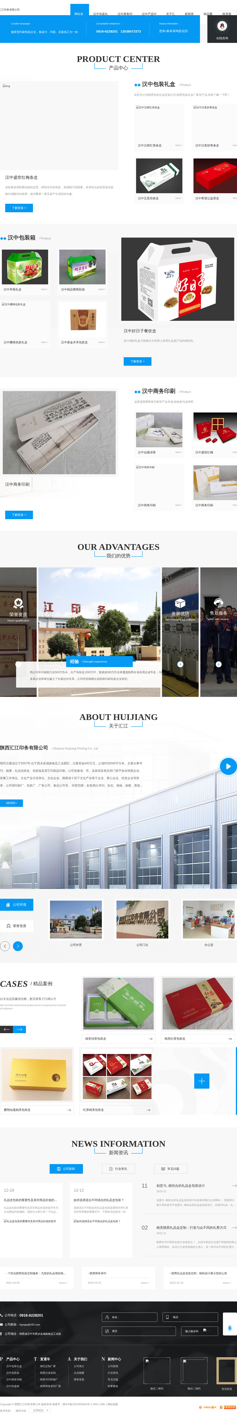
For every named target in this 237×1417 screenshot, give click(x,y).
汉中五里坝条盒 (148, 198)
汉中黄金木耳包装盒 (74, 342)
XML (102, 1404)
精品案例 (208, 18)
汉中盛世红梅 (204, 452)
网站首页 (78, 18)
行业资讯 (121, 1168)
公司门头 (142, 944)
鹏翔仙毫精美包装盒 (17, 1109)
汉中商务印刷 (125, 18)
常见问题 (173, 1168)
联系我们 (226, 18)
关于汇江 (170, 18)
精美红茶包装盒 (175, 1038)
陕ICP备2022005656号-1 (77, 1404)
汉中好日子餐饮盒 (140, 331)
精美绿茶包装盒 (95, 1038)
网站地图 (113, 1404)
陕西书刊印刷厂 (49, 1379)
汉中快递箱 (12, 1386)
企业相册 (79, 1372)
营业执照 (227, 1389)
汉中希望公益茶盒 (207, 198)
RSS (95, 1404)
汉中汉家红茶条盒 (150, 145)
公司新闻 (69, 1168)
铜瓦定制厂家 (48, 1366)
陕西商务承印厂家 (50, 1386)
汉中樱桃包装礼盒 (15, 342)
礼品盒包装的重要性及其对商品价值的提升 (31, 1200)
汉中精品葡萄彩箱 (73, 289)
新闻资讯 (189, 18)
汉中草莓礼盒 (12, 289)
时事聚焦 (113, 1386)
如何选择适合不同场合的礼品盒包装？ (99, 1200)
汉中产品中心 (149, 18)
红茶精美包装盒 (93, 1109)
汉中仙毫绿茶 (147, 452)
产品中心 (118, 68)
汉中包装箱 (12, 1372)
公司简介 (79, 1366)
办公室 (208, 944)
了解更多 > (19, 207)
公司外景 (76, 944)
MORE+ (11, 803)
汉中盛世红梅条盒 (21, 177)
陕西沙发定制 (48, 1372)
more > (178, 145)
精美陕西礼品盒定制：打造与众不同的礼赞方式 (191, 1228)
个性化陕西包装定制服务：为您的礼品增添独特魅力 (37, 1273)
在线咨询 (222, 38)
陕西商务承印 (98, 1273)
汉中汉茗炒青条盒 (207, 145)
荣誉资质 (79, 1379)
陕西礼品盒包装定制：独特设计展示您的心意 (199, 1273)
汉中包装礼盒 (100, 18)
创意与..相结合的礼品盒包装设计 (180, 1186)
